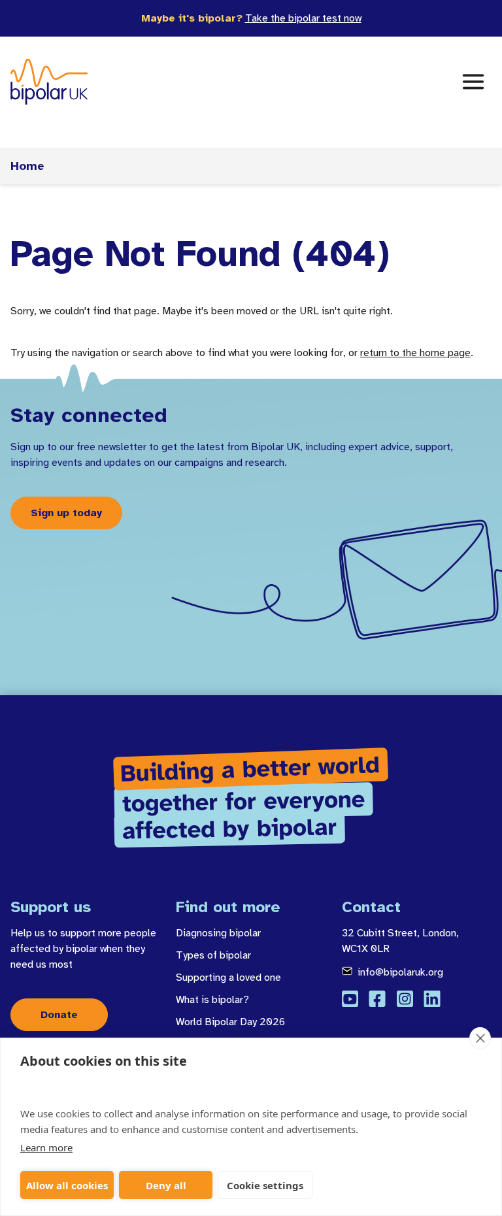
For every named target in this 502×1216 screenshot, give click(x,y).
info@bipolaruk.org (400, 972)
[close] (480, 1038)
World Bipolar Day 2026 (230, 1021)
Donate (59, 1014)
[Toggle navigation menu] (473, 81)
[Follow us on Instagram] (404, 999)
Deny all (166, 1185)
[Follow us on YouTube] (350, 999)
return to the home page (415, 352)
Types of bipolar (213, 955)
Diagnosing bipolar (218, 933)
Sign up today (66, 512)
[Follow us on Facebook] (377, 999)
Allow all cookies (67, 1185)
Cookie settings (265, 1185)
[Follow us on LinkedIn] (432, 999)
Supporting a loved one (228, 977)
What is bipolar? (212, 999)
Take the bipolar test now (303, 18)
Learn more (46, 1147)
